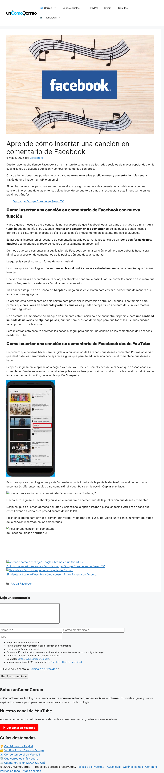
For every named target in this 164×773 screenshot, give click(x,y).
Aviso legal (114, 766)
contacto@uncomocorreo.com (33, 659)
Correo (48, 7)
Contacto (151, 766)
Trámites (123, 7)
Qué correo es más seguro (21, 758)
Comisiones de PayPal (18, 746)
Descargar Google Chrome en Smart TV (38, 201)
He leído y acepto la (31, 669)
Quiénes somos (133, 766)
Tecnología (50, 17)
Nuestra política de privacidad (66, 662)
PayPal (94, 7)
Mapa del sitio (32, 771)
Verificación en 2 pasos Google (24, 750)
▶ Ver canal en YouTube (19, 727)
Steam (107, 7)
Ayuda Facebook (21, 583)
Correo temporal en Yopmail (22, 754)
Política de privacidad (44, 669)
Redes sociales (71, 7)
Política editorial (10, 771)
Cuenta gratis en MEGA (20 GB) (24, 762)
